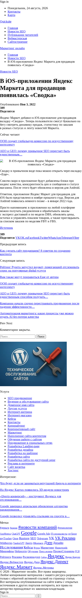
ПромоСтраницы (63, 551)
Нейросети (21, 551)
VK (51, 538)
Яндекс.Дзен (32, 562)
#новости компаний (37, 527)
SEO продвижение (20, 398)
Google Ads (43, 533)
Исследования (11, 547)
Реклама (17, 556)
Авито (28, 543)
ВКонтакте (38, 543)
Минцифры (7, 551)
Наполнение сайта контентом (27, 436)
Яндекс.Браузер (72, 557)
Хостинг (13, 470)
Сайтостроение (17, 41)
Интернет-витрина (20, 412)
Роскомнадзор (31, 556)
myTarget (72, 534)
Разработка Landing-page (23, 446)
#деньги (4, 527)
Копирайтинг (16, 425)
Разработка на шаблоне (23, 453)
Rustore (24, 538)
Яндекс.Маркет (16, 567)
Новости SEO (17, 31)
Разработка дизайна (20, 449)
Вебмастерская (17, 38)
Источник (6, 227)
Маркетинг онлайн (12, 48)
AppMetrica (5, 534)
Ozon (15, 538)
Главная (13, 28)
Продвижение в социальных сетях (30, 442)
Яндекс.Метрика (43, 567)
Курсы (37, 548)
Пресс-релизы (45, 551)
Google (29, 533)
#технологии (65, 527)
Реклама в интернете (21, 463)
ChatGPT (16, 533)
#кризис (14, 528)
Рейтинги (5, 557)
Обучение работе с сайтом (25, 439)
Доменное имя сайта (21, 405)
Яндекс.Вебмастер (11, 562)
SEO (33, 538)
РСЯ (77, 551)
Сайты (44, 557)
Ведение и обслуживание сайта (28, 401)
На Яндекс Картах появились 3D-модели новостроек (34, 489)
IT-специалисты (59, 533)
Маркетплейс (61, 547)
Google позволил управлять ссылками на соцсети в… (35, 516)
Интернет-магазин (20, 415)
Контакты (14, 11)
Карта (11, 15)
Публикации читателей (23, 34)
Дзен (48, 542)
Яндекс (55, 556)
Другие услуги (17, 408)
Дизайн (58, 543)
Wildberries (6, 543)
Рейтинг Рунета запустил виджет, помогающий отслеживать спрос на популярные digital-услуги (39, 268)
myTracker (6, 538)
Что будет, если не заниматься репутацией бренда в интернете (40, 483)
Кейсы (12, 418)
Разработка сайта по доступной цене (31, 460)
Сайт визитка (16, 467)
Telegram (42, 538)
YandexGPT (18, 543)
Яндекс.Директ (54, 561)
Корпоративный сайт (21, 429)
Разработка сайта (19, 456)
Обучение (33, 551)
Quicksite (5, 21)
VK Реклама (65, 538)
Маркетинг (15, 432)
